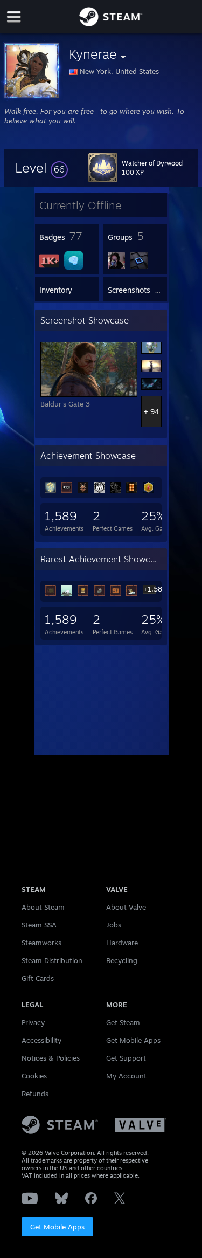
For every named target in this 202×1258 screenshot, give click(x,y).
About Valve (126, 907)
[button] (41, 167)
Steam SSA (39, 924)
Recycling (121, 960)
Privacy (33, 1022)
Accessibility (41, 1040)
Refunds (35, 1093)
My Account (126, 1075)
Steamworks (41, 942)
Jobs (113, 924)
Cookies (34, 1075)
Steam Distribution (52, 960)
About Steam (43, 907)
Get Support (126, 1058)
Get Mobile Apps (57, 1226)
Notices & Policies (51, 1058)
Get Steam (123, 1022)
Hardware (122, 942)
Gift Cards (38, 978)
